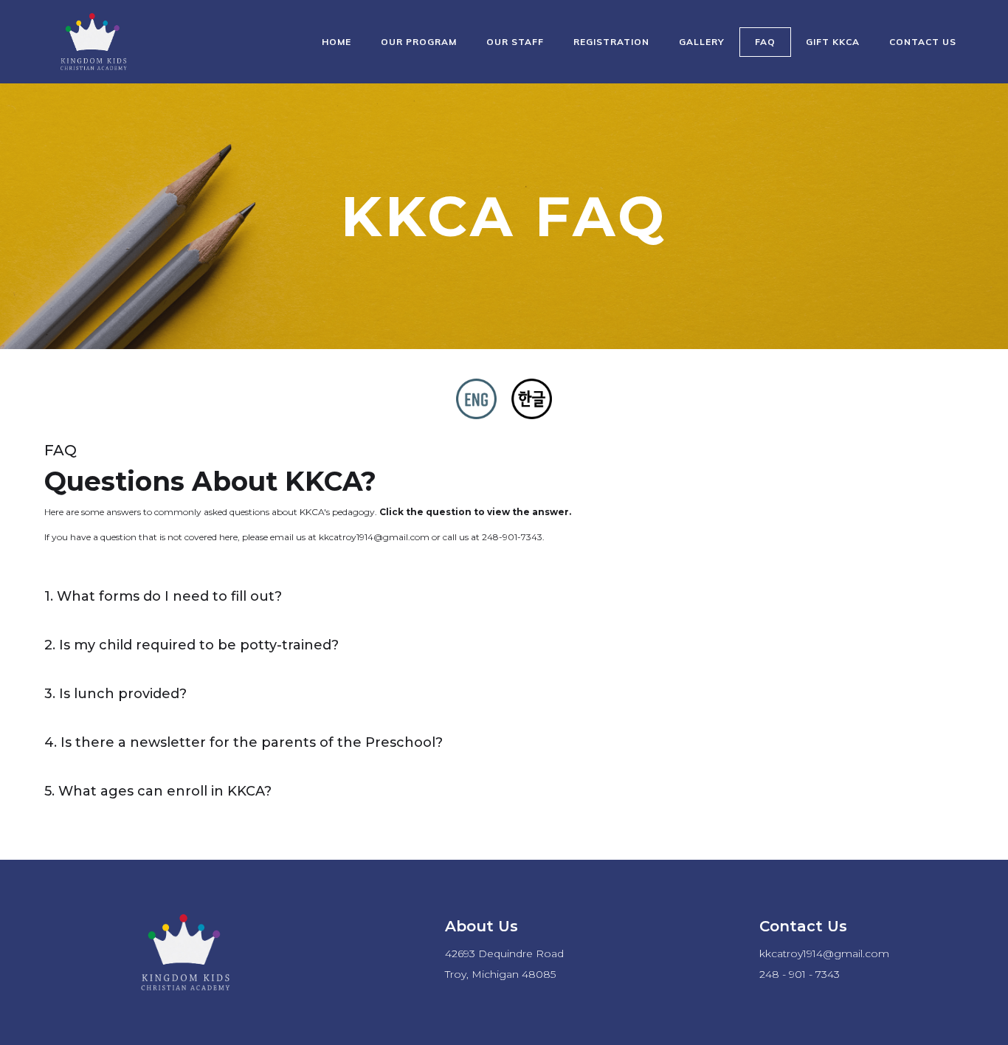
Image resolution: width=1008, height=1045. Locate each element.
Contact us (922, 41)
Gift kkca (833, 41)
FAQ (765, 41)
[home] (92, 41)
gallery (702, 41)
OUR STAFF (515, 41)
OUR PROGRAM (419, 41)
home (336, 41)
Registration (611, 41)
